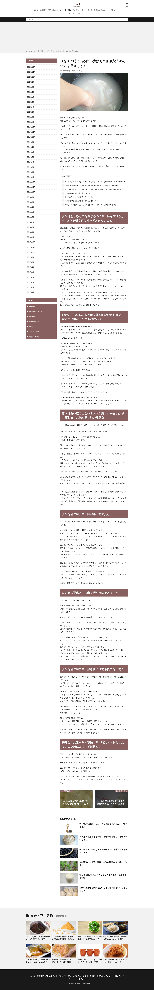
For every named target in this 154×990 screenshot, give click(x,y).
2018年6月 (31, 212)
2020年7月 (31, 92)
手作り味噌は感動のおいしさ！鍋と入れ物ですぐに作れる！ (115, 961)
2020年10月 (31, 77)
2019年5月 (31, 157)
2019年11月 (31, 132)
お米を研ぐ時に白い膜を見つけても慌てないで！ (80, 201)
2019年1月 (31, 177)
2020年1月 (31, 122)
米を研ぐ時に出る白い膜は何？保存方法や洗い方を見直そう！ (63, 51)
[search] (126, 19)
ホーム (32, 976)
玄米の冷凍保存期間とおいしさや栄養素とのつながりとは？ (103, 889)
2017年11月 (31, 247)
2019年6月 (31, 152)
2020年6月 (31, 97)
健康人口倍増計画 (83, 983)
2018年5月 (31, 217)
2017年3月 (31, 287)
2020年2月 (31, 117)
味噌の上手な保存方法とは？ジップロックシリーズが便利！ (64, 961)
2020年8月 (31, 87)
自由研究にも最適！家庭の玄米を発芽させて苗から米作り (103, 863)
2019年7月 (31, 147)
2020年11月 (31, 72)
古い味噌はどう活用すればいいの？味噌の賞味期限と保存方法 (63, 938)
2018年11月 (31, 187)
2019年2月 (31, 172)
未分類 (31, 327)
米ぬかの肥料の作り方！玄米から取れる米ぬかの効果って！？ (103, 850)
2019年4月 (31, 162)
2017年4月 (31, 282)
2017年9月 (31, 257)
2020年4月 (31, 107)
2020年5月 (31, 102)
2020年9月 (31, 82)
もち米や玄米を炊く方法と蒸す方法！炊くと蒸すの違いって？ (103, 838)
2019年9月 (31, 142)
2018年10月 (31, 192)
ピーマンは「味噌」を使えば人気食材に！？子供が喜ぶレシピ (90, 938)
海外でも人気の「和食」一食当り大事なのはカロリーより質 (115, 938)
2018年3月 (31, 227)
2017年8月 (31, 262)
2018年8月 (31, 202)
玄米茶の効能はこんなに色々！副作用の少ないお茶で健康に (103, 825)
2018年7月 (31, 207)
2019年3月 (31, 167)
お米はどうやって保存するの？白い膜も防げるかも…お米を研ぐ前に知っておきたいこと (94, 182)
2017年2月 (31, 292)
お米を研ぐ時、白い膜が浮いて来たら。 (77, 193)
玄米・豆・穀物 (65, 10)
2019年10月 (31, 137)
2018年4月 (31, 222)
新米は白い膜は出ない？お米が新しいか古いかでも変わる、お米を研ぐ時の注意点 (92, 189)
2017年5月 (31, 277)
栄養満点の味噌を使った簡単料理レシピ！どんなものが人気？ (38, 961)
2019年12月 (31, 127)
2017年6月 (31, 272)
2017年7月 (31, 267)
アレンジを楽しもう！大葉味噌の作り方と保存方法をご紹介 (38, 938)
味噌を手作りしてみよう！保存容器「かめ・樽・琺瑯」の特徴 (90, 961)
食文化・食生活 (87, 10)
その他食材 (76, 10)
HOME (36, 10)
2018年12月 (31, 182)
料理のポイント (53, 10)
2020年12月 (31, 67)
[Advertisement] (77, 36)
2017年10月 (31, 252)
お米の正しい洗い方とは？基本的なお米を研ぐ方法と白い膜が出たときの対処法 (91, 185)
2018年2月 (31, 232)
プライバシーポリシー (76, 13)
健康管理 (43, 10)
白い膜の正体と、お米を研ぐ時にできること (79, 197)
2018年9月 (31, 197)
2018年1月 (31, 237)
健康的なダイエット (101, 10)
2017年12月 (31, 242)
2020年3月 (31, 112)
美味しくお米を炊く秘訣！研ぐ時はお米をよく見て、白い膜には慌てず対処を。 (91, 205)
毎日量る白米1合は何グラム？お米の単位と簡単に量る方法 (102, 876)
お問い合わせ (114, 10)
